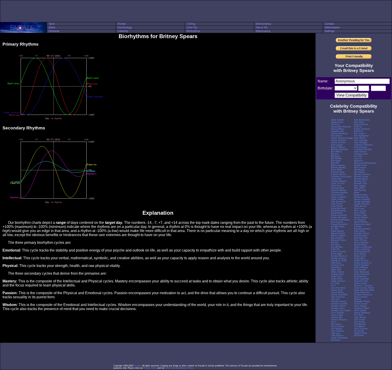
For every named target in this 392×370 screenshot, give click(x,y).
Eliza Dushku (337, 238)
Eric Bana (335, 245)
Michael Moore (361, 179)
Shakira (357, 299)
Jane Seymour (338, 297)
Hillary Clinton (337, 272)
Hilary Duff (336, 270)
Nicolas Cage (360, 215)
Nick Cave (359, 208)
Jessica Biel (336, 317)
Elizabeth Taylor (338, 240)
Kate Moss (359, 122)
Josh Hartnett (337, 331)
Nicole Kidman (361, 217)
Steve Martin (360, 310)
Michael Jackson (362, 174)
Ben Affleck (336, 151)
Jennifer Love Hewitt (340, 310)
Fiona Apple (336, 254)
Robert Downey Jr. (363, 263)
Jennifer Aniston (338, 301)
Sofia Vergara (360, 306)
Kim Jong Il (359, 133)
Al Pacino (335, 124)
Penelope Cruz (361, 238)
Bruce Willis (336, 170)
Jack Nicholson (338, 288)
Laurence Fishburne (363, 145)
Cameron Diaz (338, 172)
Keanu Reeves (361, 124)
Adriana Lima (337, 122)
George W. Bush (339, 260)
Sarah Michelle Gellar (364, 290)
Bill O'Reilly (336, 158)
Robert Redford (361, 265)
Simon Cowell (360, 304)
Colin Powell (337, 206)
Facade (137, 366)
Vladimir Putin (360, 333)
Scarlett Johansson (363, 295)
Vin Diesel (359, 331)
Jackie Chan (337, 290)
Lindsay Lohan (361, 154)
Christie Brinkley (338, 190)
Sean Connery (361, 297)
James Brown (337, 292)
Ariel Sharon (336, 136)
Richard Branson (362, 251)
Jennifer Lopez (338, 308)
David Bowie (337, 213)
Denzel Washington (340, 220)
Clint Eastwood (338, 201)
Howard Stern (337, 274)
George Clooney (338, 258)
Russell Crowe (361, 281)
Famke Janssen (338, 251)
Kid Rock (358, 131)
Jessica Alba (337, 315)
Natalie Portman (361, 204)
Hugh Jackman (338, 281)
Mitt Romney (360, 190)
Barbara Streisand (339, 149)
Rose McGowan (361, 272)
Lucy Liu (358, 158)
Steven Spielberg (362, 313)
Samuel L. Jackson (363, 285)
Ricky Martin (360, 254)
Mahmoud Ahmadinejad (365, 163)
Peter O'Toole (360, 240)
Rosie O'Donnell (361, 274)
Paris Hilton (359, 231)
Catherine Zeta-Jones (341, 176)
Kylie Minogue (360, 142)
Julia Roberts (337, 335)
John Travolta (337, 326)
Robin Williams (361, 267)
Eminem (335, 242)
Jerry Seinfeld (337, 313)
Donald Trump (337, 226)
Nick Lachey (360, 211)
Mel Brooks (359, 170)
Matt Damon (360, 167)
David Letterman (339, 215)
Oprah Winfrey (361, 222)
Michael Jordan (361, 176)
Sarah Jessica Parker (364, 288)
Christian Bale (337, 188)
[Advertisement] (196, 11)
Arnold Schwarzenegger (342, 138)
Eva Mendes (337, 247)
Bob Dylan (336, 161)
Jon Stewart (336, 329)
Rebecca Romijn (362, 249)
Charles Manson (338, 181)
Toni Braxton (360, 324)
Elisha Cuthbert (338, 235)
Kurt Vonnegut (361, 140)
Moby (356, 192)
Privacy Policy (150, 368)
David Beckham (338, 208)
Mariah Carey (360, 165)
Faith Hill (335, 249)
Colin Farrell (336, 204)
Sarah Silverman (362, 292)
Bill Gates (335, 156)
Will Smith (359, 335)
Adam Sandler (337, 120)
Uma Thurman (361, 329)
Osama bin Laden (362, 224)
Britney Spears (338, 165)
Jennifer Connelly (339, 304)
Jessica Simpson (339, 319)
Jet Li (333, 322)
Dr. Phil (334, 229)
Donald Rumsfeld (339, 224)
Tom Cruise (359, 319)
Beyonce (335, 154)
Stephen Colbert (361, 308)
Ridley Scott (360, 256)
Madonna (358, 161)
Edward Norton (338, 233)
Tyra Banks (359, 326)
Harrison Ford (337, 265)
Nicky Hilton (360, 213)
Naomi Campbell (362, 199)
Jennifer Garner (338, 306)
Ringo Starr (359, 258)
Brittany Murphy (338, 167)
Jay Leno (335, 299)
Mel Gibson (359, 172)
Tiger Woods (360, 317)
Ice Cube (335, 283)
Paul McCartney (361, 233)
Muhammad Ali (361, 197)
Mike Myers (359, 188)
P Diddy (358, 226)
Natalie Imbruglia (362, 201)
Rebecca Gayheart (363, 247)
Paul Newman (360, 235)
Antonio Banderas (339, 133)
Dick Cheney (337, 222)
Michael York (360, 181)
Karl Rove (335, 340)
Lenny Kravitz (360, 147)
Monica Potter (360, 195)
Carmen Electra (338, 174)
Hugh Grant (336, 276)
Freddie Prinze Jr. (339, 256)
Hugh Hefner (337, 279)
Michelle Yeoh (360, 183)
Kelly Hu (358, 127)
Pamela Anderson (362, 229)
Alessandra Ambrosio (341, 127)
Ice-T (333, 285)
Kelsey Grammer (362, 129)
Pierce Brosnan (361, 242)
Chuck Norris (337, 195)
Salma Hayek (360, 283)
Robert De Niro (361, 260)
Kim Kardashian (361, 136)
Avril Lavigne (337, 145)
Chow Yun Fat (338, 183)
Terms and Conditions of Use (179, 368)
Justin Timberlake (339, 338)
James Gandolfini (339, 295)
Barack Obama (338, 147)
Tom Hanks (359, 322)
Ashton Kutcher (338, 142)
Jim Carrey (336, 324)
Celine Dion (336, 179)
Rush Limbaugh (361, 279)
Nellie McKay (360, 206)
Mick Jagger (360, 186)
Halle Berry (336, 263)
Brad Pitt (335, 163)
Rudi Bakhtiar (360, 276)
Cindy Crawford (338, 197)
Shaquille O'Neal (362, 301)
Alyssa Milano (337, 129)
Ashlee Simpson (338, 140)
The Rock (358, 315)
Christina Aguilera (339, 192)
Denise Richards (339, 217)
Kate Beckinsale (361, 120)
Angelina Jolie (337, 131)
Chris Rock (336, 186)
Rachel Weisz (360, 245)
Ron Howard (360, 270)
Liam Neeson (360, 151)
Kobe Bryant (360, 138)
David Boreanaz (338, 211)
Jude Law (335, 333)
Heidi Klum (336, 267)
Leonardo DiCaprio (363, 149)
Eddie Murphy (337, 231)
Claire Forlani (337, 199)
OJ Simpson (360, 220)
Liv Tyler (358, 156)
